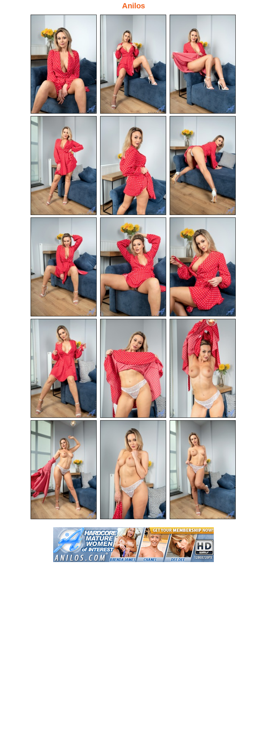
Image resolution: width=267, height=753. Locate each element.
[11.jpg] (133, 368)
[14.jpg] (133, 469)
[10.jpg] (64, 368)
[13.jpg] (64, 469)
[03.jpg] (203, 64)
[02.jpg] (133, 64)
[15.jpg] (203, 469)
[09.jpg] (203, 266)
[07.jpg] (64, 266)
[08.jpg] (133, 266)
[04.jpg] (64, 165)
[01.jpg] (64, 64)
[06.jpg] (203, 165)
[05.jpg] (133, 165)
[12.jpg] (203, 368)
